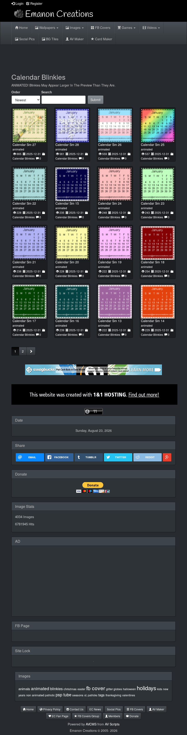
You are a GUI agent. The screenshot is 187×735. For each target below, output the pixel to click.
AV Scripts (112, 724)
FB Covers (102, 27)
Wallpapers (47, 27)
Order (15, 92)
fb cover (95, 688)
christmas (70, 689)
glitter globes (114, 689)
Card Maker (103, 39)
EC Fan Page (59, 716)
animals (24, 688)
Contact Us (76, 709)
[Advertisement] (94, 57)
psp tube (63, 694)
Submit (96, 99)
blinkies (56, 688)
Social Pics (26, 39)
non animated (35, 695)
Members (114, 716)
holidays (146, 688)
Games (127, 27)
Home (23, 27)
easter (81, 689)
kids (159, 689)
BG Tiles (51, 39)
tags (101, 694)
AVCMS (91, 724)
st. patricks (90, 695)
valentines (128, 695)
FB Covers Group (88, 716)
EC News (95, 709)
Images (75, 27)
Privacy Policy (51, 709)
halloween (129, 689)
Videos (152, 27)
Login (19, 3)
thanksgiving (113, 695)
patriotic (50, 695)
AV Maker (76, 39)
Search (46, 92)
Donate (134, 716)
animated (40, 688)
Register (35, 3)
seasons (77, 695)
